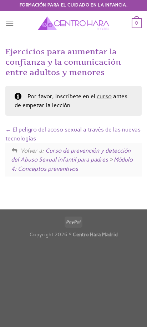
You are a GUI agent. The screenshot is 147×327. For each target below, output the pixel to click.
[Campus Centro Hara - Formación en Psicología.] (73, 23)
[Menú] (9, 23)
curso (104, 96)
